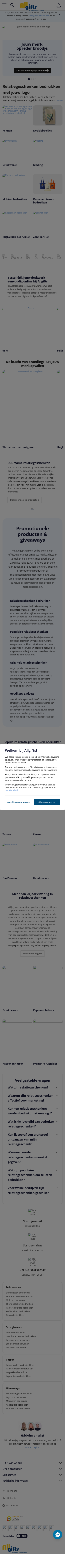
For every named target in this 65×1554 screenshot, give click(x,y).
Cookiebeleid (11, 790)
